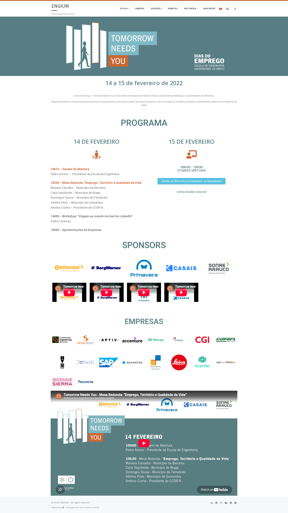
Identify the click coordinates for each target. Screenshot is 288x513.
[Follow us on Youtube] (226, 503)
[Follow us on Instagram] (221, 503)
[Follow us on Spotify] (235, 503)
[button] (192, 181)
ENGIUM (64, 502)
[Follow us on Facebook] (216, 503)
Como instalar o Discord (191, 191)
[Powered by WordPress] (63, 507)
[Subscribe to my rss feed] (212, 503)
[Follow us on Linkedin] (231, 503)
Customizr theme (91, 507)
